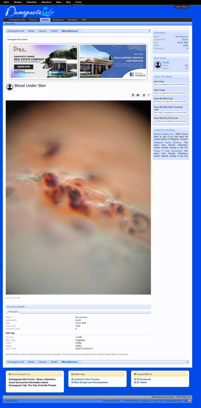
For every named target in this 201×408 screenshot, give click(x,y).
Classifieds (31, 2)
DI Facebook (143, 379)
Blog (68, 2)
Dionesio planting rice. (164, 134)
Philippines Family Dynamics (167, 142)
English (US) (11, 400)
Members (72, 20)
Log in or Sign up (182, 7)
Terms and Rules (111, 400)
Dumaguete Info (17, 20)
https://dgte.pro (183, 397)
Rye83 (8, 298)
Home (6, 2)
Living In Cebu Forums (86, 379)
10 (187, 68)
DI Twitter (141, 382)
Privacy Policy (130, 400)
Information (13, 312)
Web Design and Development (90, 382)
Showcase (58, 20)
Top (185, 400)
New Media (10, 24)
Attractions (46, 2)
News (58, 2)
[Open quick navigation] (149, 31)
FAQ (84, 20)
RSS (190, 400)
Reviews (17, 2)
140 (186, 65)
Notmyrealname (12, 307)
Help (155, 400)
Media (45, 20)
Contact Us (145, 400)
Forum (78, 2)
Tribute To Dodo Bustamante (168, 151)
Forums (34, 20)
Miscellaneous (81, 317)
